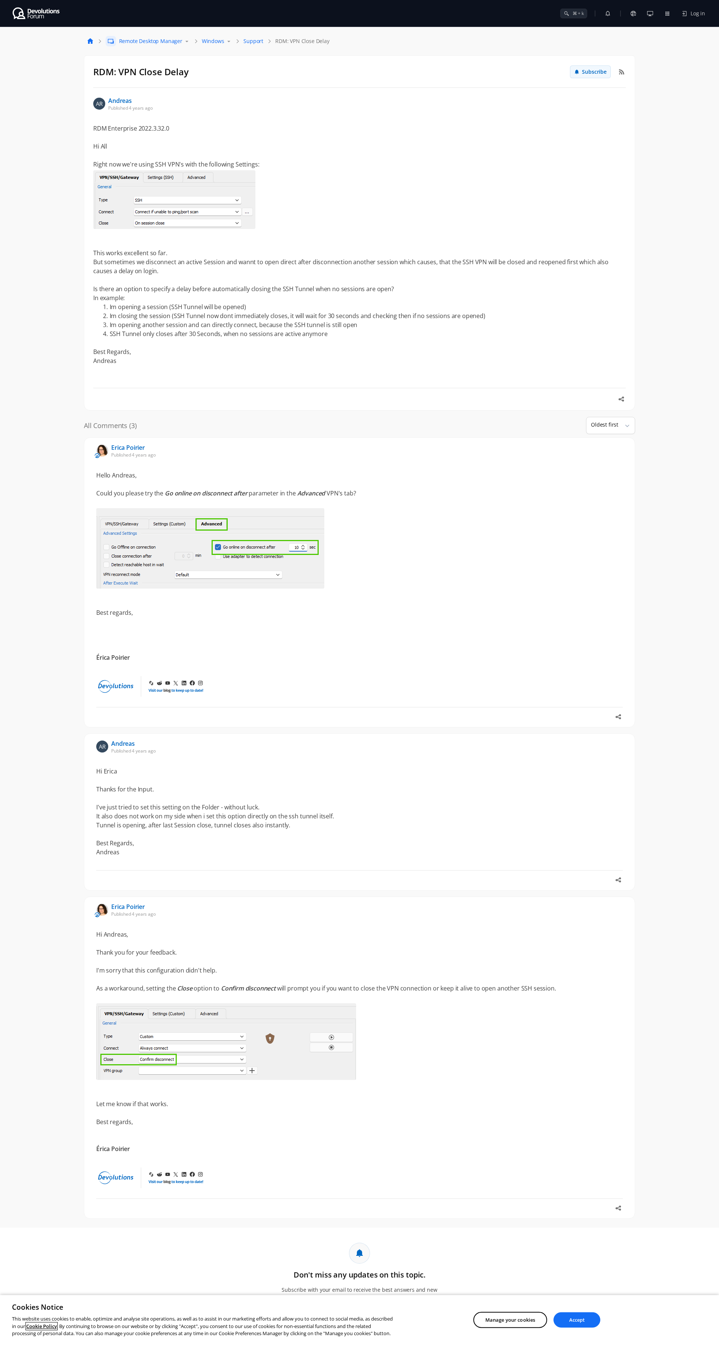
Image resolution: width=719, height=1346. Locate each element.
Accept (577, 1319)
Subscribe (594, 71)
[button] (624, 425)
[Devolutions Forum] (36, 13)
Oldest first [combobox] (604, 424)
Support (253, 41)
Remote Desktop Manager (150, 41)
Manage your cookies (510, 1319)
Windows (213, 41)
